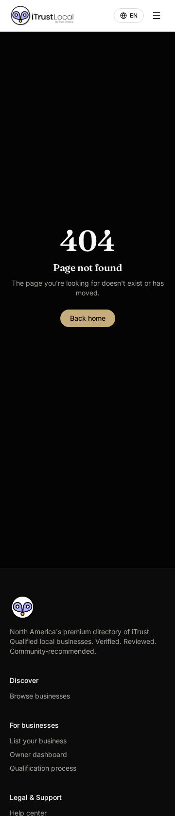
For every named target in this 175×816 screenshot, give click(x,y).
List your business (38, 741)
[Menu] (156, 15)
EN (134, 15)
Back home (87, 318)
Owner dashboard (38, 754)
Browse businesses (40, 696)
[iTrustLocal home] (42, 15)
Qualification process (43, 768)
